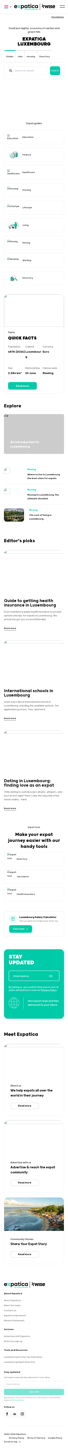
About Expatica (12, 1300)
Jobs (20, 56)
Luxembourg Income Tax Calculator (23, 1357)
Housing (31, 56)
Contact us (10, 1310)
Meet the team (12, 1305)
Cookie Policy (55, 1438)
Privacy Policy (49, 990)
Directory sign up (13, 1341)
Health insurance (26, 894)
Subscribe (34, 1392)
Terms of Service (36, 1438)
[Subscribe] (54, 976)
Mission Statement (14, 1320)
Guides (9, 56)
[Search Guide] (10, 71)
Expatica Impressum (15, 1315)
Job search (23, 876)
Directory (44, 56)
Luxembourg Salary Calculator (37, 917)
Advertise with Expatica (17, 1336)
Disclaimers (58, 17)
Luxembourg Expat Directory (19, 1362)
